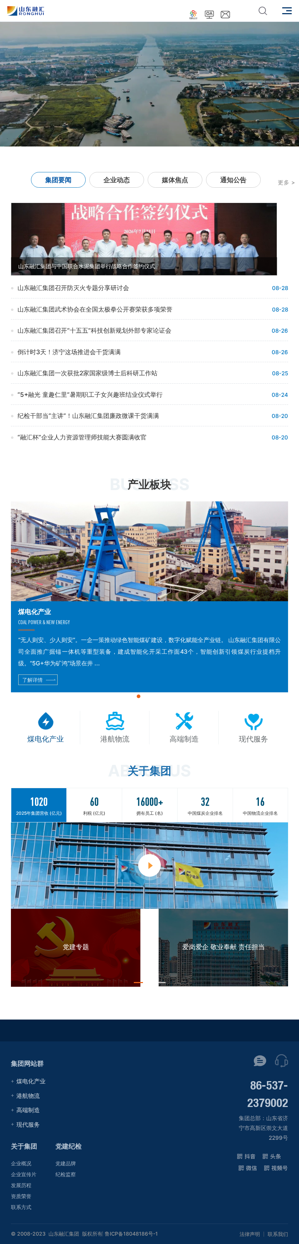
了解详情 (32, 680)
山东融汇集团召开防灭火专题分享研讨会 (73, 288)
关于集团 (24, 1146)
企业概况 (21, 1163)
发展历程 (21, 1185)
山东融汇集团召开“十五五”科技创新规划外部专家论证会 (94, 330)
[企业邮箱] (225, 14)
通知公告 (233, 180)
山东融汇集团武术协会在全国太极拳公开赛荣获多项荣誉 (95, 309)
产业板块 (149, 484)
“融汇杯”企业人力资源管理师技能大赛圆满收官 (82, 437)
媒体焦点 (175, 180)
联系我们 (278, 1234)
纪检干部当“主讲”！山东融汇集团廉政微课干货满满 (88, 415)
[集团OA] (209, 14)
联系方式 (21, 1207)
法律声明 (250, 1234)
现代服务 (28, 1124)
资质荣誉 (21, 1196)
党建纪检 (68, 1146)
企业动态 (117, 180)
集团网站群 (27, 1063)
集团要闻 (58, 180)
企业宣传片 (23, 1174)
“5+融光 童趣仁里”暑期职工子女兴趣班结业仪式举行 (90, 394)
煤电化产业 (31, 1081)
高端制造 (28, 1110)
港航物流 (28, 1095)
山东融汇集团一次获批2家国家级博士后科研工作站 (88, 373)
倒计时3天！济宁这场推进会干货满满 (69, 352)
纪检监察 (65, 1174)
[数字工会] (193, 14)
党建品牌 (65, 1163)
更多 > (286, 182)
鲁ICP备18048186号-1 (131, 1233)
